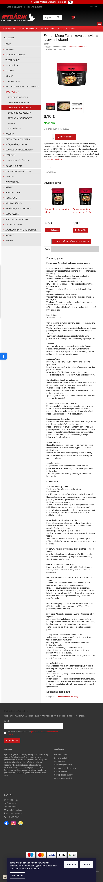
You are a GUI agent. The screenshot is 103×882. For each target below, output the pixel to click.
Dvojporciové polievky (19, 113)
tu (38, 868)
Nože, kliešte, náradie (16, 144)
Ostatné (9, 241)
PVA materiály (12, 182)
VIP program (59, 761)
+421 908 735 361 (14, 817)
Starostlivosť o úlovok (17, 160)
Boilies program (13, 166)
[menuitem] (9, 29)
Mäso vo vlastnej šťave (20, 118)
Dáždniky (9, 134)
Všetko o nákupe (14, 7)
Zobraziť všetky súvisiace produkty (71, 241)
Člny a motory (12, 81)
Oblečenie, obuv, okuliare (18, 208)
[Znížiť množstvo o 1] (53, 138)
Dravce (8, 187)
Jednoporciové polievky (20, 108)
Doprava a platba (61, 758)
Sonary (9, 76)
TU (70, 2)
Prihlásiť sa (12, 740)
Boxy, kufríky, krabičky (16, 219)
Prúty (8, 44)
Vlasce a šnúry (12, 60)
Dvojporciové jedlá (18, 97)
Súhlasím (86, 864)
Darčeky (9, 235)
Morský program (14, 203)
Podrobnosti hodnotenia (77, 47)
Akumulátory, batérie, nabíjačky (21, 230)
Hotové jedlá (12, 92)
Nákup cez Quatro (61, 771)
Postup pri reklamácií (63, 778)
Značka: (55, 49)
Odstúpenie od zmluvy (63, 775)
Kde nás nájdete (34, 7)
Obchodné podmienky (63, 765)
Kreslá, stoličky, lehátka (17, 139)
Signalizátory (12, 65)
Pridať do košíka (66, 137)
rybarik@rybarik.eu (14, 810)
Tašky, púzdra (12, 214)
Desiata (11, 123)
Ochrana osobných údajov (65, 768)
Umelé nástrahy (13, 193)
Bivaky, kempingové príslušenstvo (22, 87)
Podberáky (10, 155)
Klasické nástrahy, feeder (18, 171)
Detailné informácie (52, 159)
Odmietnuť (71, 864)
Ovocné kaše (14, 128)
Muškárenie (11, 198)
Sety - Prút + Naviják (15, 55)
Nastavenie (17, 875)
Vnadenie (9, 176)
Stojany (9, 71)
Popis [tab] (47, 249)
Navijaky (9, 49)
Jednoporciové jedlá (18, 102)
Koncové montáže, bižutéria (19, 150)
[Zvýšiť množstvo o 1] (53, 135)
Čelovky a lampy (13, 224)
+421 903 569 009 (14, 813)
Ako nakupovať (60, 754)
